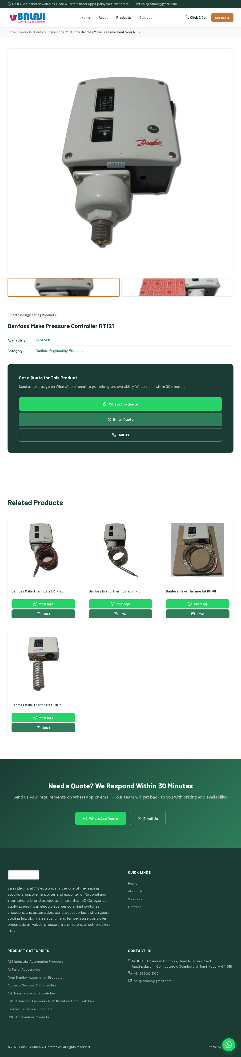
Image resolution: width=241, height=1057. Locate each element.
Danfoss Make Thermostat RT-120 (37, 591)
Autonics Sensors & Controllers (32, 985)
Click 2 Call (198, 18)
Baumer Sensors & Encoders (30, 1009)
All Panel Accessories (24, 969)
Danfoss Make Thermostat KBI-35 (37, 705)
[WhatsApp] (228, 1044)
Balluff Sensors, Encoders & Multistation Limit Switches (51, 1001)
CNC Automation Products (28, 1017)
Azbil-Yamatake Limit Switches (32, 993)
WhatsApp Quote (123, 404)
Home (85, 18)
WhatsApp (46, 604)
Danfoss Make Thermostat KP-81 (191, 591)
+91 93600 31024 (147, 973)
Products (123, 18)
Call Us (123, 435)
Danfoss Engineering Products (56, 32)
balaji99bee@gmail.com (159, 4)
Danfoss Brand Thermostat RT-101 (115, 591)
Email (46, 614)
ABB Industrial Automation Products (35, 961)
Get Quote (222, 18)
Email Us (150, 818)
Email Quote (123, 419)
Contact (145, 18)
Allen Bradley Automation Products (35, 977)
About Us (135, 891)
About (103, 18)
